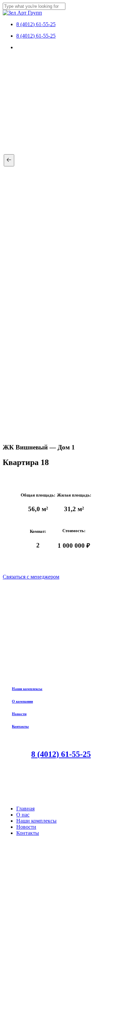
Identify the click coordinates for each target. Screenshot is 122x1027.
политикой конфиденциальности (61, 985)
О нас (22, 815)
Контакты (20, 726)
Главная (25, 808)
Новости (19, 714)
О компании (22, 701)
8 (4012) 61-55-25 (61, 754)
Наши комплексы (27, 689)
